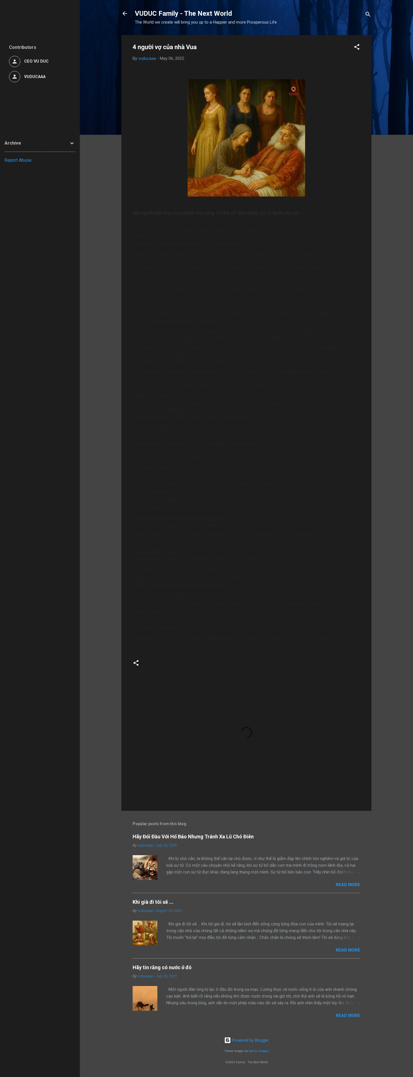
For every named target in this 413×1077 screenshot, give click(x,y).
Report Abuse (17, 160)
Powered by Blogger (250, 1040)
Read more (348, 884)
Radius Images (259, 1051)
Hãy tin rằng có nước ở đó (162, 967)
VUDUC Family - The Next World (183, 13)
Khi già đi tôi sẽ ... (153, 902)
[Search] (368, 15)
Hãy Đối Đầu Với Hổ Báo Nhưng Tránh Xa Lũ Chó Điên (193, 836)
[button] (356, 48)
